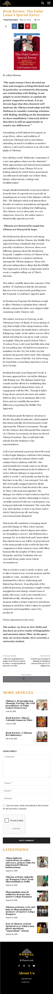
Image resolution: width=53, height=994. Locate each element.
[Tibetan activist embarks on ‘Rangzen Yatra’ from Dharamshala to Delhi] (42, 880)
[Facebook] (14, 26)
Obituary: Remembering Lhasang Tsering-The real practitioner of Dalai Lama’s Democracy (20, 704)
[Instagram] (24, 966)
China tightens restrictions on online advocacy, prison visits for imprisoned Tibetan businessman (20, 863)
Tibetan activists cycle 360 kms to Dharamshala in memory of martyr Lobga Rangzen (20, 911)
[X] (21, 26)
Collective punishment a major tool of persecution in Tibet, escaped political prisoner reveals (14, 662)
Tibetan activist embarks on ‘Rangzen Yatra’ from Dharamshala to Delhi (19, 879)
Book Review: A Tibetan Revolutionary (19, 734)
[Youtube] (34, 966)
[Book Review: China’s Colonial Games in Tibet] (41, 721)
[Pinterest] (27, 26)
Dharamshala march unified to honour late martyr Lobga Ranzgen (19, 894)
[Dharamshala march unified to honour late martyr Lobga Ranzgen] (42, 896)
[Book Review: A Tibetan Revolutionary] (41, 736)
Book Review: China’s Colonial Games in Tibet (19, 719)
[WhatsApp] (34, 26)
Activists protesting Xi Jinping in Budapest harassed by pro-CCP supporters (40, 662)
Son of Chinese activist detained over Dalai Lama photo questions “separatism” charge (20, 927)
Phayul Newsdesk (11, 20)
